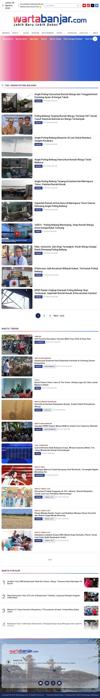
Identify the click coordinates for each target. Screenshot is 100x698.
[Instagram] (88, 5)
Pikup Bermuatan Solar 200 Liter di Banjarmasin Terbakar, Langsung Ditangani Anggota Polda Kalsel (43, 596)
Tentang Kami (70, 695)
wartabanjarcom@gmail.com (71, 672)
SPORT (60, 33)
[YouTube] (84, 5)
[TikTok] (53, 683)
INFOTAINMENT (48, 33)
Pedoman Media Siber (55, 695)
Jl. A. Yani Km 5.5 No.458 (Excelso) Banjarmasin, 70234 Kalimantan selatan (44, 663)
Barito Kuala (55, 39)
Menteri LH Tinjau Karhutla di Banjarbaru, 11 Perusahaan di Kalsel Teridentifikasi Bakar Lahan (43, 611)
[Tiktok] (92, 5)
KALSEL (26, 33)
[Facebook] (96, 5)
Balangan (34, 39)
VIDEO (95, 33)
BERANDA (6, 33)
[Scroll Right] (95, 38)
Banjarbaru (8, 39)
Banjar (44, 39)
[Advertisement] (50, 60)
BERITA (15, 33)
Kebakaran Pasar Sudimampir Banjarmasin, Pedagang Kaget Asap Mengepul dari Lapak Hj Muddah (44, 625)
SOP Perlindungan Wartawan (87, 695)
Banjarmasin (21, 39)
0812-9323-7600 (20, 672)
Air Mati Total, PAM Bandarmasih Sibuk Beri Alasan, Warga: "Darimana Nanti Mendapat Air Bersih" (44, 582)
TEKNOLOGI (72, 33)
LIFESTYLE (83, 33)
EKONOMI (35, 33)
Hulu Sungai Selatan (73, 39)
